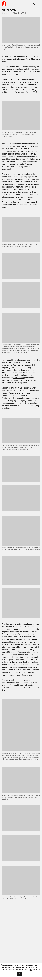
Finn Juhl (29, 56)
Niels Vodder (18, 378)
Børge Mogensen (33, 59)
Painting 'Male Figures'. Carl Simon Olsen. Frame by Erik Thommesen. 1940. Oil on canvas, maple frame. (19, 245)
